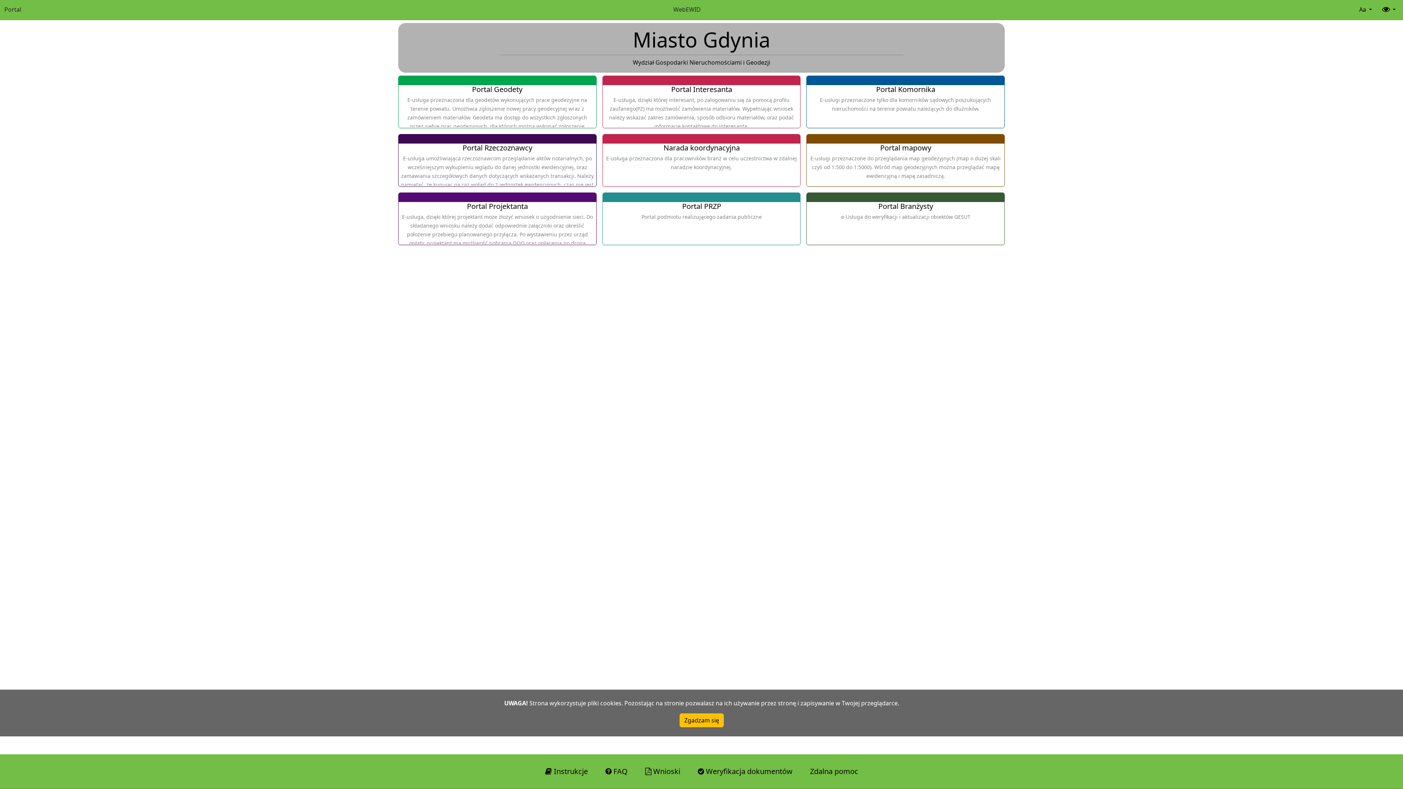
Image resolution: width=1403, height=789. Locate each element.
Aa (1363, 9)
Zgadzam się (701, 720)
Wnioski (665, 771)
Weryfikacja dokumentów (748, 771)
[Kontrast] (1388, 10)
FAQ (620, 771)
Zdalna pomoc (834, 771)
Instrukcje (570, 771)
